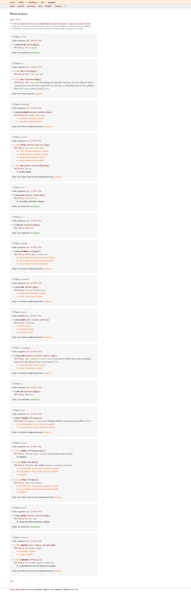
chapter (48, 6)
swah (14, 23)
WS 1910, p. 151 (21, 168)
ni (38, 23)
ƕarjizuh (23, 23)
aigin (23, 319)
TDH (76, 589)
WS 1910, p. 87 (20, 420)
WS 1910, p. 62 (20, 115)
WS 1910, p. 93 (20, 518)
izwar (23, 144)
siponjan (24, 559)
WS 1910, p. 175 (21, 453)
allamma (48, 23)
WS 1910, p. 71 (20, 147)
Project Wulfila (15, 589)
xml (11, 581)
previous (31, 6)
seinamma (62, 23)
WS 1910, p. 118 (21, 358)
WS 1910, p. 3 (20, 322)
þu (22, 165)
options (58, 6)
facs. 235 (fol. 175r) (34, 40)
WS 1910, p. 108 (21, 254)
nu (18, 23)
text (42, 2)
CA (11, 23)
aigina (55, 23)
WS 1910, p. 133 (21, 47)
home (12, 2)
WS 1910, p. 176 (21, 465)
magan (25, 417)
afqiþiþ (42, 23)
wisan (76, 23)
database (32, 2)
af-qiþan (24, 251)
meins (81, 23)
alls (22, 286)
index (12, 6)
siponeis (87, 23)
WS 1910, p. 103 (21, 74)
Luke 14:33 (15, 19)
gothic (21, 2)
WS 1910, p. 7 (20, 290)
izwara (30, 23)
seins (23, 355)
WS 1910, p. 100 (21, 227)
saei (35, 23)
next (40, 6)
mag (71, 23)
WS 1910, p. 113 (21, 198)
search (21, 6)
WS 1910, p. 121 (21, 548)
